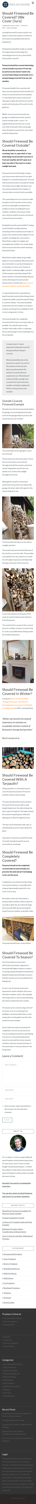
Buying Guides (9, 1302)
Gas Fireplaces (9, 1283)
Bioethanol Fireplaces (12, 1288)
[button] (33, 3)
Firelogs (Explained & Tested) (13, 1218)
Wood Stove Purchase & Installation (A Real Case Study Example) (16, 1212)
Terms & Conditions (11, 1343)
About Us (7, 1337)
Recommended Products (13, 1254)
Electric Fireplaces (11, 1264)
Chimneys (7, 1293)
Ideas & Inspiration (11, 1321)
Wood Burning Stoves (12, 1269)
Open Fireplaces (10, 1259)
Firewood (6, 25)
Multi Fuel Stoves (10, 1273)
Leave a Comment (12, 28)
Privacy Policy (9, 1346)
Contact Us (8, 1340)
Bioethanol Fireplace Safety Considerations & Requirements (14, 1230)
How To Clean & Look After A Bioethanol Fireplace (17, 1237)
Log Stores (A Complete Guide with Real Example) (17, 1223)
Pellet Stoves (8, 1278)
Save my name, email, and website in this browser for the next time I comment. (18, 1109)
